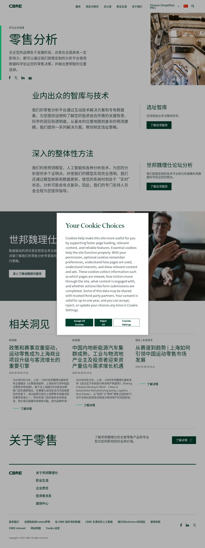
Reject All (103, 322)
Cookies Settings (126, 322)
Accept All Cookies (79, 322)
